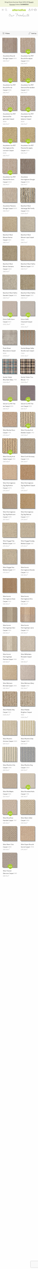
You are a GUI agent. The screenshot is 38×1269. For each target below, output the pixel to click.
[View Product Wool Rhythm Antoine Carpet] (10, 728)
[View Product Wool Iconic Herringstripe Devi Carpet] (10, 615)
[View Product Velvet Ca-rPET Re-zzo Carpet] (28, 393)
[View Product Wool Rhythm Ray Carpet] (28, 755)
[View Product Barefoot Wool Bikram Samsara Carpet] (10, 253)
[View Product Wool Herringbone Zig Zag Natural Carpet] (28, 502)
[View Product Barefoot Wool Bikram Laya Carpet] (28, 224)
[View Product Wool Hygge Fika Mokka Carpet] (10, 530)
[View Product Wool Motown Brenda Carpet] (10, 673)
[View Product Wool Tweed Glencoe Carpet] (10, 860)
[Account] (29, 10)
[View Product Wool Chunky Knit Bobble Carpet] (28, 420)
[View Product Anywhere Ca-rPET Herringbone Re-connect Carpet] (10, 135)
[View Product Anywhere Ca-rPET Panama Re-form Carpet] (10, 167)
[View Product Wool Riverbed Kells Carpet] (28, 781)
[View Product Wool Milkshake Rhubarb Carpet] (28, 644)
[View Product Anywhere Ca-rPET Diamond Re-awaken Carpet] (28, 74)
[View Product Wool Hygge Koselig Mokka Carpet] (28, 530)
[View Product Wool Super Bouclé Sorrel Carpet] (28, 834)
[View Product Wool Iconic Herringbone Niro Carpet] (28, 586)
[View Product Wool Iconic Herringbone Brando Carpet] (28, 557)
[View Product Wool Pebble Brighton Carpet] (28, 699)
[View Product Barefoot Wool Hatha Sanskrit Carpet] (10, 282)
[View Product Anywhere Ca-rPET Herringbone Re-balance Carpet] (28, 104)
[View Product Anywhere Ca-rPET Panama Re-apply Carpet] (28, 135)
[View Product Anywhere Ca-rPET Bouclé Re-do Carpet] (10, 74)
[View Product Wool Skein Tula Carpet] (10, 834)
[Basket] (35, 10)
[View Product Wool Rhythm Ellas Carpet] (28, 728)
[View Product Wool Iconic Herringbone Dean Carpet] (10, 586)
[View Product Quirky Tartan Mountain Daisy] (10, 367)
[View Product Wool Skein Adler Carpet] (28, 808)
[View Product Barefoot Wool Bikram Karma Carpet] (10, 224)
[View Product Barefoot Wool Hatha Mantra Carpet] (28, 253)
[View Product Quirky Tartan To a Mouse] (28, 367)
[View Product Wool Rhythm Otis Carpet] (10, 755)
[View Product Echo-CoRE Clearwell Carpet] (28, 309)
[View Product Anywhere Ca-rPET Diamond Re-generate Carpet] (10, 104)
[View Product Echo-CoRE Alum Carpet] (10, 309)
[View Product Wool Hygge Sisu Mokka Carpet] (10, 557)
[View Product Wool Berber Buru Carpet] (10, 420)
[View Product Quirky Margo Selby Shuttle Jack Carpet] (28, 338)
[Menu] (2, 10)
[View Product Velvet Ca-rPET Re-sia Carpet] (10, 393)
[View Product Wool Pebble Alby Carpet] (10, 699)
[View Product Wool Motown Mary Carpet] (28, 673)
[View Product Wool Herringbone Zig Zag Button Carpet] (10, 473)
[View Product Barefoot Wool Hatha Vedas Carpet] (28, 282)
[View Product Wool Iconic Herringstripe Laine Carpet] (28, 615)
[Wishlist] (32, 10)
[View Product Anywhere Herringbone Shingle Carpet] (28, 167)
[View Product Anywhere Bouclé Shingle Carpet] (10, 46)
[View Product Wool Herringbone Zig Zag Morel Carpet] (28, 473)
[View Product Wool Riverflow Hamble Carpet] (10, 808)
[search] (6, 10)
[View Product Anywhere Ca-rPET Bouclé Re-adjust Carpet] (28, 46)
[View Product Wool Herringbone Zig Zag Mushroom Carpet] (10, 502)
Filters (7, 33)
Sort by (33, 33)
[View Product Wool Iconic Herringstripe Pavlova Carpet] (10, 644)
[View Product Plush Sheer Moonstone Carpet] (10, 338)
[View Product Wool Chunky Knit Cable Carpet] (10, 446)
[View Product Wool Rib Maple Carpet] (10, 781)
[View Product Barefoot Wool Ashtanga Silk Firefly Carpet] (28, 195)
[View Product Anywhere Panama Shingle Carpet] (10, 195)
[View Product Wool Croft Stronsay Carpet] (28, 446)
